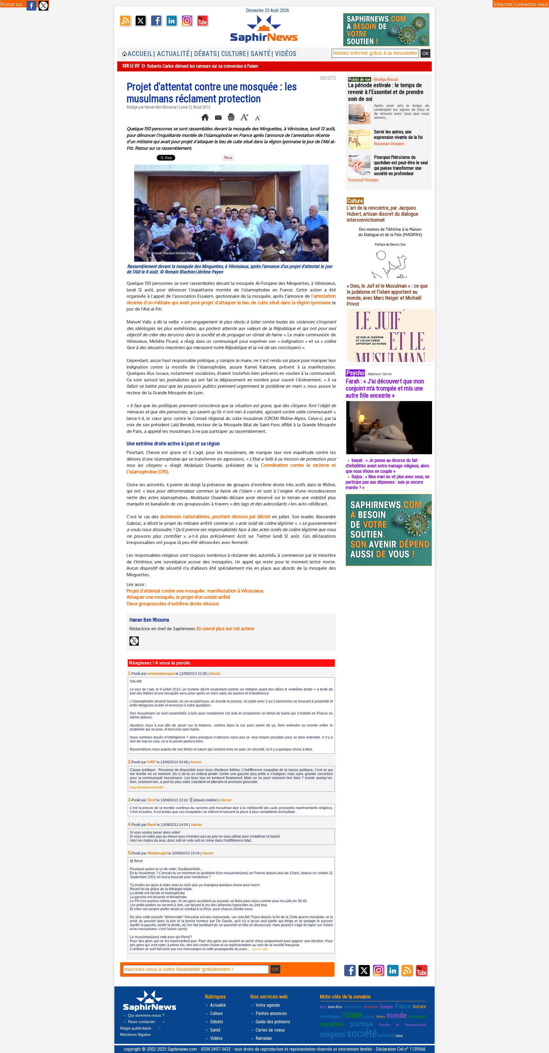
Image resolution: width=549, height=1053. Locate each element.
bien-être (335, 1006)
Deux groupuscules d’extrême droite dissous (173, 603)
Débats (216, 1021)
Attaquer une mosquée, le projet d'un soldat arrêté (178, 597)
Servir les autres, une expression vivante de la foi (398, 134)
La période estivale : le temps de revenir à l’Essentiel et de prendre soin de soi (385, 92)
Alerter (215, 674)
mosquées (417, 1016)
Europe (386, 1006)
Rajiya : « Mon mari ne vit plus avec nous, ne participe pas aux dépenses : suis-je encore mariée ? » (387, 482)
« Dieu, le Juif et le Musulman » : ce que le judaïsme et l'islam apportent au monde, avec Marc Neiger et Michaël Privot (387, 295)
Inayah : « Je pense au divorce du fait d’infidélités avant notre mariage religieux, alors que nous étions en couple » (387, 466)
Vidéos (215, 1038)
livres (381, 1016)
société (362, 1034)
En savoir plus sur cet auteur (225, 628)
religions (333, 1034)
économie (371, 1007)
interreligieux (330, 1016)
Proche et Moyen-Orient (402, 1024)
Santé (214, 1030)
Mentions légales (135, 1034)
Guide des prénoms (272, 1021)
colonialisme (353, 1007)
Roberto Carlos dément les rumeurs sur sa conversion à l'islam (202, 66)
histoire (419, 1006)
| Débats (203, 54)
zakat (399, 1036)
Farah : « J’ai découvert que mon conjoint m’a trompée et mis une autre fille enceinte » (385, 388)
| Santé (259, 54)
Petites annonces (270, 1013)
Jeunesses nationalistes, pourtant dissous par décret (215, 516)
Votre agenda (267, 1005)
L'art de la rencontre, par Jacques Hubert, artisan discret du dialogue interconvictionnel (382, 214)
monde (397, 1015)
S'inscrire (503, 4)
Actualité (217, 1005)
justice (369, 1016)
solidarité (386, 1035)
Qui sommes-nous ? (145, 1015)
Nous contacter (141, 1021)
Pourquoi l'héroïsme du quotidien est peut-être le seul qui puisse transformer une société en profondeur (401, 165)
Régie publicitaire (136, 1028)
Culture (216, 1013)
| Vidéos (284, 54)
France (403, 1006)
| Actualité (171, 54)
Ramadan (263, 1038)
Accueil (140, 54)
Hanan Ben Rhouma (160, 107)
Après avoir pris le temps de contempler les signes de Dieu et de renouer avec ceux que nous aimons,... (401, 112)
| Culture (232, 54)
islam (352, 1015)
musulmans (332, 1024)
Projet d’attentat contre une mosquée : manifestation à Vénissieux (195, 591)
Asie (323, 1007)
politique (361, 1024)
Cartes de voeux (269, 1030)
